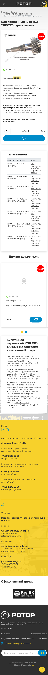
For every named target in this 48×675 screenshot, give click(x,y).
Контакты (43, 639)
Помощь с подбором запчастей (18, 643)
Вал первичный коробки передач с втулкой (36, 191)
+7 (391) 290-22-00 (28, 398)
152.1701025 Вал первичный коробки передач (36, 203)
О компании (6, 634)
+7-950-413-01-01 (22, 403)
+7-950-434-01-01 (27, 405)
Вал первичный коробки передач (36, 179)
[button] (22, 332)
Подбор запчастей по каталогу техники (17, 639)
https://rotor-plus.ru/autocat (20, 389)
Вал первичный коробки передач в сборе (36, 168)
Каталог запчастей (39, 634)
